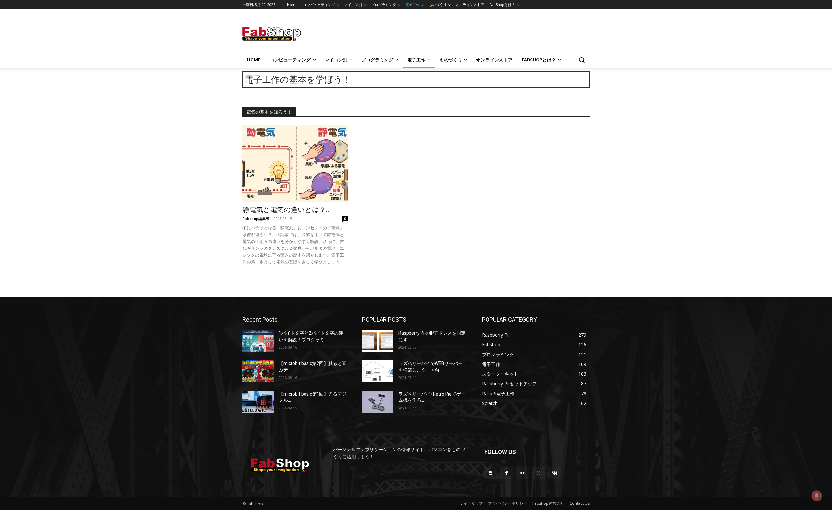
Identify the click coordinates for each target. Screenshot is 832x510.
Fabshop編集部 (255, 218)
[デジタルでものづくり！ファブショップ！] (294, 34)
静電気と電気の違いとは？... (286, 210)
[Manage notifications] (817, 495)
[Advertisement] (468, 32)
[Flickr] (522, 473)
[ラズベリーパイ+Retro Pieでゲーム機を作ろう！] (377, 402)
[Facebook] (506, 473)
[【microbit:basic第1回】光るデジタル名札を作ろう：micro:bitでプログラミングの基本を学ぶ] (258, 402)
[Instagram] (538, 473)
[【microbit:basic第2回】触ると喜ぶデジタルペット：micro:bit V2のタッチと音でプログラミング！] (258, 371)
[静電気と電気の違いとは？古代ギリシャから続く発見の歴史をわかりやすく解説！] (295, 163)
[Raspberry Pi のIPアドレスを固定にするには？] (377, 341)
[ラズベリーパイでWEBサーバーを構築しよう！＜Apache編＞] (377, 371)
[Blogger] (490, 473)
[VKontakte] (554, 473)
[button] (582, 60)
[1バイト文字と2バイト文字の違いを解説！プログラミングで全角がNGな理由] (258, 341)
